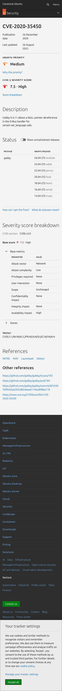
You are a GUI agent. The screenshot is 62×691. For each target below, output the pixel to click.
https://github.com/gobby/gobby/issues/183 (28, 375)
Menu (56, 4)
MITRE (6, 358)
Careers (35, 611)
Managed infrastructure (16, 445)
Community (21, 611)
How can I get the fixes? (16, 209)
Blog (44, 611)
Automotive (9, 585)
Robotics (8, 460)
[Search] (47, 4)
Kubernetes (9, 438)
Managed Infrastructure (16, 564)
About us (8, 611)
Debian (41, 358)
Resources (8, 616)
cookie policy (27, 666)
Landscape (9, 514)
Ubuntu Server (11, 491)
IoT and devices (11, 569)
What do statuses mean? (45, 209)
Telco (51, 585)
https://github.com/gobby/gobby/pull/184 (26, 380)
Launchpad (27, 358)
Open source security (44, 564)
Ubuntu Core (10, 476)
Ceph (5, 430)
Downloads (9, 529)
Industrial (23, 585)
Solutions (8, 552)
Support (7, 536)
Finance (7, 590)
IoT (4, 468)
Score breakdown (12, 94)
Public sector (38, 585)
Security (7, 506)
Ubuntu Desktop (12, 483)
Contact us (11, 603)
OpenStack (9, 422)
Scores (13, 322)
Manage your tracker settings (21, 674)
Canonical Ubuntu (12, 3)
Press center (24, 616)
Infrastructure (23, 559)
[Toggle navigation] (58, 12)
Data (10, 559)
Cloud (6, 498)
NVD (15, 358)
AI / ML (7, 453)
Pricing (6, 544)
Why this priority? (12, 72)
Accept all (13, 682)
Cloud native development (37, 569)
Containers (9, 521)
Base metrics (17, 251)
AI (4, 559)
